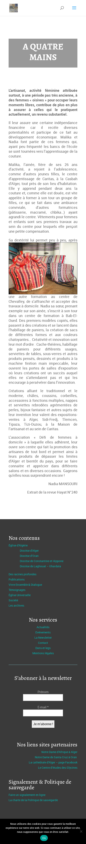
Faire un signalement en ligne (27, 795)
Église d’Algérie (18, 545)
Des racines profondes (22, 574)
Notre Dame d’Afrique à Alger (59, 752)
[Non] (81, 831)
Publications (17, 579)
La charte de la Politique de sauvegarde (33, 800)
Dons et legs (43, 648)
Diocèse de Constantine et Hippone (41, 561)
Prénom (43, 692)
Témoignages (17, 590)
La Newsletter (43, 637)
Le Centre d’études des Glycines (57, 767)
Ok (44, 838)
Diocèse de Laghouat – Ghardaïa (40, 566)
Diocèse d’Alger (29, 550)
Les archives (16, 605)
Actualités (43, 627)
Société (13, 600)
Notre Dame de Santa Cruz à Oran (56, 757)
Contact (43, 643)
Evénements (43, 632)
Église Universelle (20, 595)
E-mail (43, 707)
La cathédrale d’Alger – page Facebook (53, 762)
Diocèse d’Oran (29, 556)
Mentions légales (43, 653)
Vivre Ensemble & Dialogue (25, 585)
